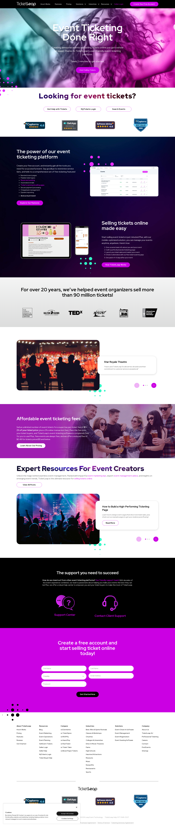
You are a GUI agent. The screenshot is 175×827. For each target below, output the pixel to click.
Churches (89, 737)
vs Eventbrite (66, 730)
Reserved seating (28, 180)
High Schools (90, 751)
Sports (88, 772)
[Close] (76, 807)
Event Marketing (45, 733)
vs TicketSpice (66, 733)
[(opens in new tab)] (34, 125)
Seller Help (43, 751)
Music (88, 761)
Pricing (19, 733)
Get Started (21, 744)
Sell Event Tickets (45, 744)
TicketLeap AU (147, 733)
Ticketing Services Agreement (122, 823)
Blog (41, 730)
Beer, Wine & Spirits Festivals (96, 730)
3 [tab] (147, 385)
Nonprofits (90, 765)
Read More (110, 523)
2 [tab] (145, 385)
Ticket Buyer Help (45, 758)
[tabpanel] (27, 313)
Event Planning (44, 740)
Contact (145, 744)
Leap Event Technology (94, 817)
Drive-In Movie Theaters (95, 744)
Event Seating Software (124, 740)
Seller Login (43, 747)
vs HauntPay (65, 740)
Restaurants (90, 768)
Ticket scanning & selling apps (32, 185)
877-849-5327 (123, 817)
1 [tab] (143, 385)
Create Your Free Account (144, 4)
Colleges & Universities (94, 740)
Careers (145, 740)
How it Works (21, 730)
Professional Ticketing (150, 737)
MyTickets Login (45, 754)
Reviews (20, 740)
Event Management (122, 733)
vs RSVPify (65, 737)
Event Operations (46, 737)
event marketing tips (96, 475)
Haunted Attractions (94, 754)
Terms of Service (103, 823)
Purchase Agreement (88, 823)
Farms (88, 747)
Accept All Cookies (67, 813)
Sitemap (145, 751)
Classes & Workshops (94, 733)
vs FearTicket (65, 744)
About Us (145, 730)
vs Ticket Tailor (66, 747)
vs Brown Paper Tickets (69, 751)
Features (20, 737)
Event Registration (122, 737)
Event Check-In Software (124, 730)
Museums (89, 758)
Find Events (146, 747)
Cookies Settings (67, 818)
